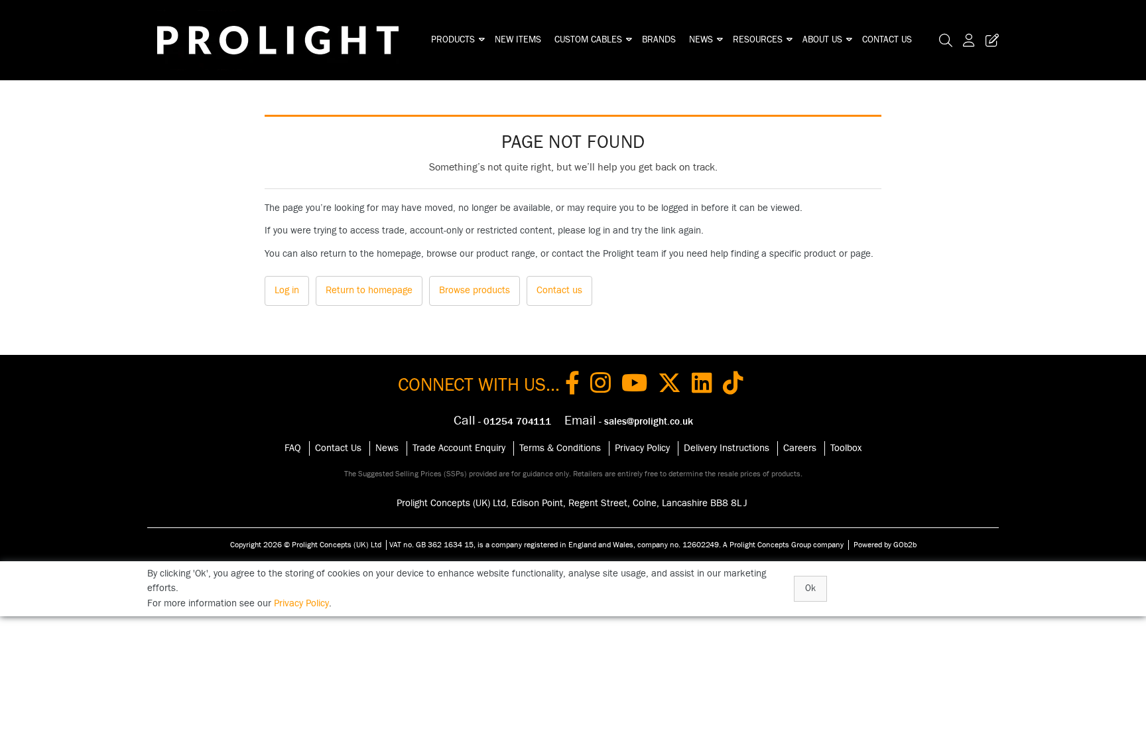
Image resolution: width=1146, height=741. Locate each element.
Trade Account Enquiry (459, 448)
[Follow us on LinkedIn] (702, 385)
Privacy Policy (642, 448)
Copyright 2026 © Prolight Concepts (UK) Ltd (305, 544)
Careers (799, 448)
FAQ (293, 448)
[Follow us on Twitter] (669, 385)
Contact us (559, 290)
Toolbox (845, 448)
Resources (758, 39)
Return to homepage (369, 290)
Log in (287, 290)
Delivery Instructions (726, 448)
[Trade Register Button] (989, 40)
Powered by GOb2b (885, 544)
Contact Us (887, 39)
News (701, 39)
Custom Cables (588, 39)
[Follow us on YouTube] (634, 385)
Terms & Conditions (560, 448)
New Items (518, 39)
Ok (810, 588)
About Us (822, 39)
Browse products (474, 290)
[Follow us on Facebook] (572, 385)
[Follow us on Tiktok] (733, 385)
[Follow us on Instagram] (600, 385)
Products (453, 39)
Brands (659, 39)
